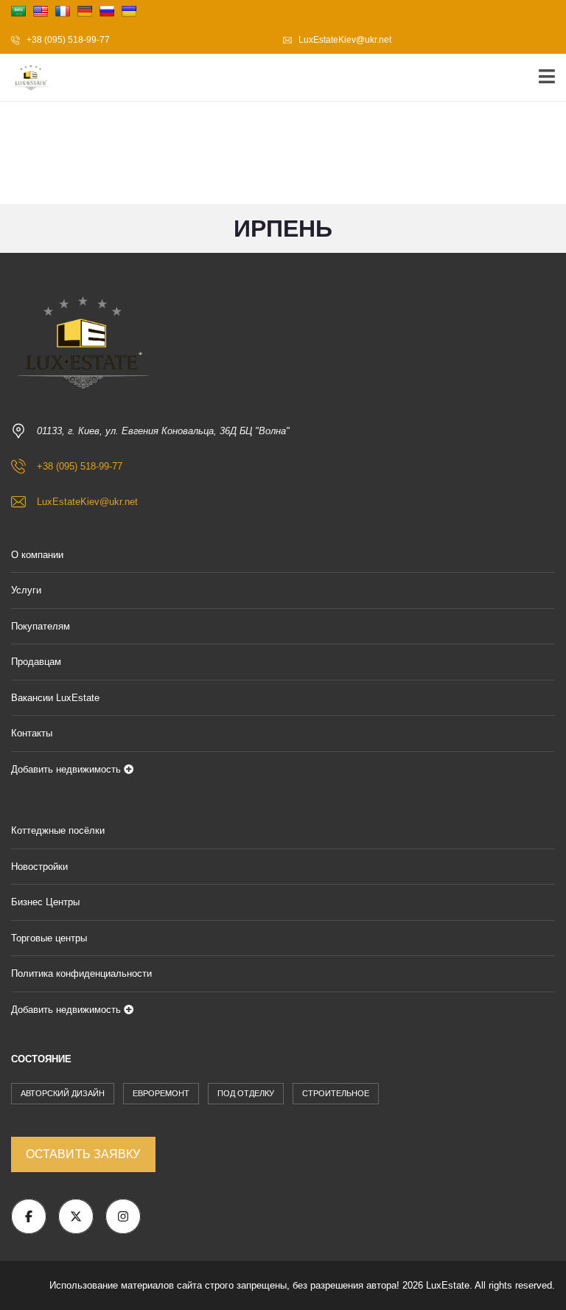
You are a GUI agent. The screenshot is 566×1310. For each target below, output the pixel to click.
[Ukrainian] (129, 11)
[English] (40, 11)
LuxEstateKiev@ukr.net (343, 40)
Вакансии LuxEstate (55, 697)
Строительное (335, 1093)
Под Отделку (245, 1093)
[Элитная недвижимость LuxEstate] (26, 78)
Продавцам (36, 661)
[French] (62, 11)
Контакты (31, 733)
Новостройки (39, 866)
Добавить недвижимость (67, 769)
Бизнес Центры (45, 901)
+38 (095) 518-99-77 (67, 40)
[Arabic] (18, 11)
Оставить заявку (83, 1154)
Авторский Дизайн (63, 1093)
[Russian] (106, 11)
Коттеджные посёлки (58, 830)
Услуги (26, 590)
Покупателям (40, 626)
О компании (37, 554)
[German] (84, 11)
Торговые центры (49, 938)
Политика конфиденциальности (81, 973)
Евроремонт (161, 1093)
